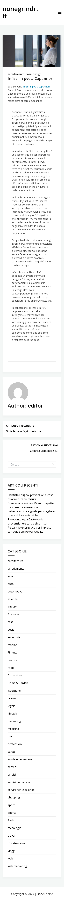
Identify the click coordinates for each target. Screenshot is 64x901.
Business (13, 614)
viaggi (11, 851)
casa (29, 74)
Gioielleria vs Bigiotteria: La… (24, 431)
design (37, 74)
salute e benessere (20, 759)
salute (12, 752)
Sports (12, 813)
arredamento (16, 74)
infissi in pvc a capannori (36, 86)
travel (11, 835)
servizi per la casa (19, 782)
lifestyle (13, 713)
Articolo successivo (44, 445)
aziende (13, 599)
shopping (14, 797)
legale (11, 706)
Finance (12, 652)
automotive (15, 591)
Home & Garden (18, 683)
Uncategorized (17, 843)
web (10, 858)
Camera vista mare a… (44, 451)
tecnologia (14, 828)
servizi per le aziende (21, 790)
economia (14, 637)
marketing (14, 721)
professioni (15, 744)
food (11, 668)
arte (10, 576)
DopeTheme (45, 894)
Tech (11, 820)
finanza (12, 660)
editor (35, 405)
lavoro (12, 698)
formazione (15, 675)
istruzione (14, 690)
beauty (12, 607)
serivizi (12, 767)
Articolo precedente (20, 425)
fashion (12, 645)
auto (11, 584)
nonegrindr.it (20, 12)
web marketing (17, 866)
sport (11, 805)
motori (12, 736)
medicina (13, 729)
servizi (12, 774)
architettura (15, 561)
